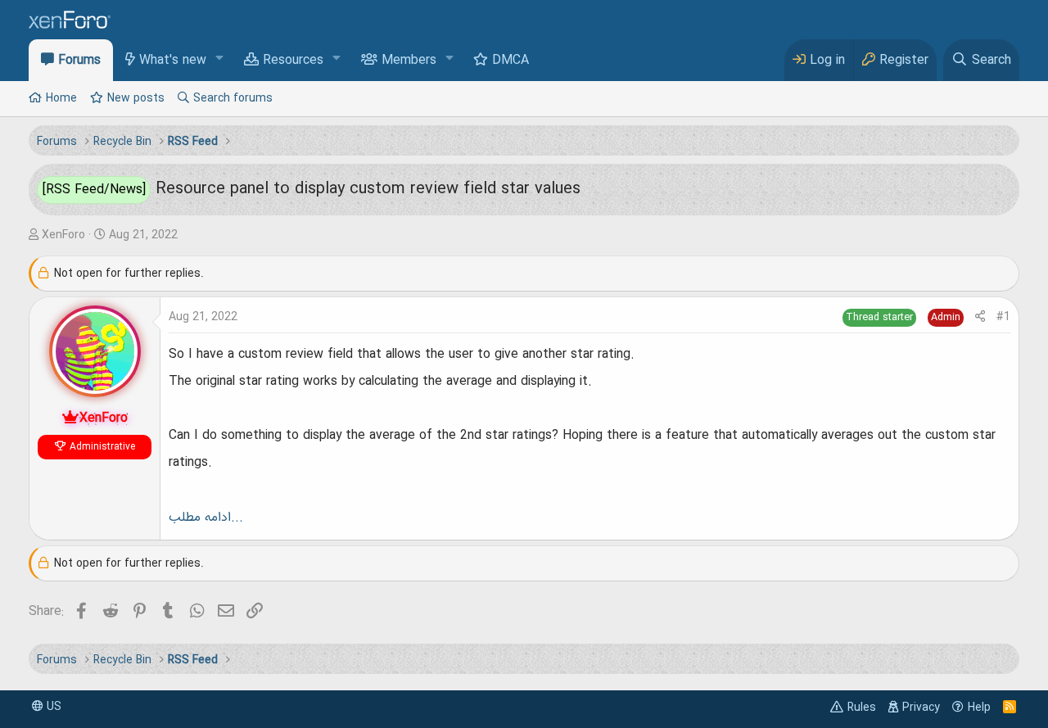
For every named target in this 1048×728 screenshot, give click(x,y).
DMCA (510, 60)
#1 (1003, 317)
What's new (172, 60)
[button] (220, 59)
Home (61, 98)
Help (979, 708)
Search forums (233, 98)
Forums (79, 60)
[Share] (980, 317)
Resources (293, 60)
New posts (136, 98)
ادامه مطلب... (206, 517)
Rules (861, 708)
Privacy (921, 708)
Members (409, 60)
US (52, 707)
